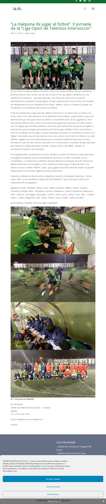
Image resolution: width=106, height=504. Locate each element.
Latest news (29, 33)
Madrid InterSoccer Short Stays (72, 453)
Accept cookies (53, 479)
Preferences (53, 494)
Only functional (53, 486)
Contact (14, 424)
